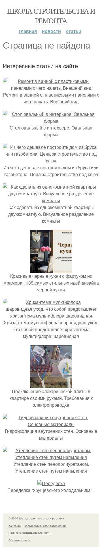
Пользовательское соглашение (45, 526)
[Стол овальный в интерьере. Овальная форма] (51, 121)
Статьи (73, 31)
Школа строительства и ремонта (51, 15)
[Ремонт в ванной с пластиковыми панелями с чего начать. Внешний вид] (51, 88)
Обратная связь (19, 540)
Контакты (14, 526)
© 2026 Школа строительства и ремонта (36, 518)
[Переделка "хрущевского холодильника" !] (51, 483)
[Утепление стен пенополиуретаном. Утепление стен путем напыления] (51, 457)
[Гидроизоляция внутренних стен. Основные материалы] (51, 424)
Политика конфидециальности (29, 533)
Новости (51, 31)
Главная (28, 31)
